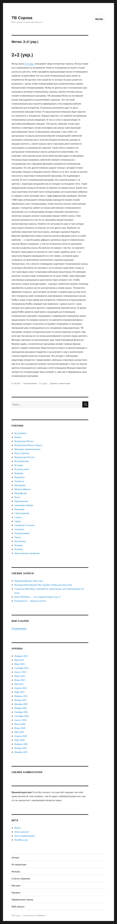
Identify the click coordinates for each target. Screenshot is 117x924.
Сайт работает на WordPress (34, 915)
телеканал (19, 529)
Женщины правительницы (27, 449)
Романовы (19, 509)
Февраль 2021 (21, 695)
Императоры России (24, 457)
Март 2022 (19, 663)
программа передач (23, 505)
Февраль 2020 (21, 743)
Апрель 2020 (20, 735)
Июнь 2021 (19, 679)
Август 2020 (20, 719)
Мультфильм (20, 493)
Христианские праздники (27, 553)
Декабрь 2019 (21, 751)
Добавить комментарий (60, 383)
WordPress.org (21, 839)
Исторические (19, 864)
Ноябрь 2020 (20, 707)
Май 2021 (19, 683)
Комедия (18, 473)
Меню (99, 19)
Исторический (21, 461)
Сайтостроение (21, 513)
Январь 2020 (20, 747)
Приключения (21, 501)
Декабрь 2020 (21, 703)
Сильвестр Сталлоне (24, 525)
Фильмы (18, 545)
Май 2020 (19, 731)
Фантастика (20, 541)
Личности (19, 481)
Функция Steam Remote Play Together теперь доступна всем (43, 584)
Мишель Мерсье (22, 489)
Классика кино (21, 469)
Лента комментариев (24, 835)
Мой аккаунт (18, 906)
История (18, 465)
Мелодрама (19, 485)
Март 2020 (19, 739)
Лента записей (21, 831)
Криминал (19, 477)
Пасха (17, 497)
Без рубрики (20, 433)
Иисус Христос (21, 453)
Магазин (16, 885)
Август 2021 (20, 671)
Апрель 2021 (20, 687)
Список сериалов (21, 878)
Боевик (17, 437)
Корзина (16, 892)
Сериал (18, 517)
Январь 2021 (20, 699)
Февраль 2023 (21, 655)
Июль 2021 (19, 675)
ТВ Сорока (22, 17)
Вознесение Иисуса (24, 441)
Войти (17, 827)
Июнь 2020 (19, 727)
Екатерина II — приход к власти (30, 600)
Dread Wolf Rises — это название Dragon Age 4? (37, 596)
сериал (17, 521)
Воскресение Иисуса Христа (28, 445)
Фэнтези (18, 549)
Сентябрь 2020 (21, 715)
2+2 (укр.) (22, 54)
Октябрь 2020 (21, 711)
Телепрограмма (30, 383)
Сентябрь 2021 (21, 667)
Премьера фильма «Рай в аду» (29, 580)
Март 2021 (19, 691)
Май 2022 (19, 659)
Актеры (15, 857)
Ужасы (17, 537)
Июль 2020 (19, 723)
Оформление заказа (22, 899)
